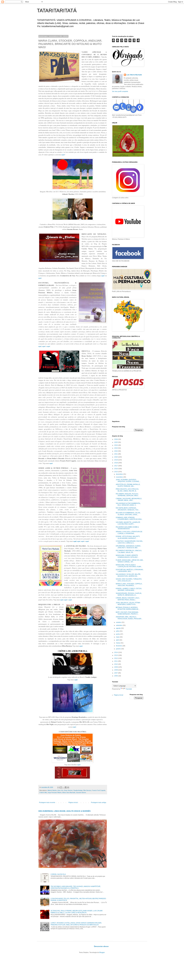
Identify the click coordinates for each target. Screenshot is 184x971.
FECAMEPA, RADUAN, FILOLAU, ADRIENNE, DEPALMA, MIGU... (127, 494)
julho (118, 631)
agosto (118, 628)
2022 (116, 451)
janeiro (118, 649)
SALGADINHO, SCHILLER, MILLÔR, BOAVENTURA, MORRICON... (128, 575)
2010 (116, 664)
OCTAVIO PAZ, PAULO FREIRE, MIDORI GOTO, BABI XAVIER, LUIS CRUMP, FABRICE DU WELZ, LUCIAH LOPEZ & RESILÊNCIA (77, 911)
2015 (116, 472)
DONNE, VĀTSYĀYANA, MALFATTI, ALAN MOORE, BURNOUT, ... (128, 537)
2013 (116, 655)
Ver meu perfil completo (120, 91)
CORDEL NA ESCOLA (58, 874)
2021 (116, 454)
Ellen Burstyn (87, 790)
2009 (116, 667)
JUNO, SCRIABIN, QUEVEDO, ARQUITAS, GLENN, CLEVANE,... (128, 480)
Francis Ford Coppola (98, 790)
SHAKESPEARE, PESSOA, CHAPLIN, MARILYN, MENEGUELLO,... (129, 594)
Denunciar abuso (101, 946)
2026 (116, 439)
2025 (116, 442)
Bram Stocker (68, 790)
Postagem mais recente (47, 802)
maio (118, 637)
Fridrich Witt (43, 792)
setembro (119, 625)
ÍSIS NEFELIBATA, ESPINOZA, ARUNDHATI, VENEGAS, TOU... (127, 509)
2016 (116, 469)
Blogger (102, 952)
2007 (116, 673)
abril (117, 640)
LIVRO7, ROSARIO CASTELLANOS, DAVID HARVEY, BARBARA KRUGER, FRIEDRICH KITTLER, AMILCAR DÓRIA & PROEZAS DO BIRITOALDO (76, 924)
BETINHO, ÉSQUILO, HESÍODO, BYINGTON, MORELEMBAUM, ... (128, 608)
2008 (116, 670)
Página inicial (73, 802)
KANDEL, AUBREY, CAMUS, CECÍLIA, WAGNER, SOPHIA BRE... (129, 589)
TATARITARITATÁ (57, 10)
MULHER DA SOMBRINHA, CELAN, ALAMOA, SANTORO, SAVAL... (128, 513)
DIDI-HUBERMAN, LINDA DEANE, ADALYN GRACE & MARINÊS (64, 811)
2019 (116, 460)
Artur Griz (60, 790)
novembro (119, 477)
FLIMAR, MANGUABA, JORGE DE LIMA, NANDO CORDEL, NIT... (129, 561)
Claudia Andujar (77, 790)
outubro (119, 622)
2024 (116, 445)
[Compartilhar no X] (63, 787)
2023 (116, 448)
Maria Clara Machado (68, 792)
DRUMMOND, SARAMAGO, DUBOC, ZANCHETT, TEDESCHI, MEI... (128, 547)
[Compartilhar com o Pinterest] (68, 787)
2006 (116, 676)
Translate (129, 689)
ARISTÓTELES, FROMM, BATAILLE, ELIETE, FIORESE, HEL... (128, 485)
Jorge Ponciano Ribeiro (54, 792)
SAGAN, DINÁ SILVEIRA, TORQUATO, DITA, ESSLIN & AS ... (129, 580)
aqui (75, 679)
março (118, 643)
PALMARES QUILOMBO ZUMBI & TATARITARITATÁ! (127, 528)
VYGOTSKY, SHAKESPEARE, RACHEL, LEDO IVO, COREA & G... (129, 542)
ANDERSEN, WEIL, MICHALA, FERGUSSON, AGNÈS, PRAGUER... (129, 617)
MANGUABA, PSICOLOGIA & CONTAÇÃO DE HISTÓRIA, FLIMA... (129, 565)
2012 (116, 658)
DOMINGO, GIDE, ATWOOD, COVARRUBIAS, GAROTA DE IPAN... (129, 518)
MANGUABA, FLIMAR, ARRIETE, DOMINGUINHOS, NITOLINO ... (127, 556)
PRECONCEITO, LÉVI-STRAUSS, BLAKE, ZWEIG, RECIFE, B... (127, 490)
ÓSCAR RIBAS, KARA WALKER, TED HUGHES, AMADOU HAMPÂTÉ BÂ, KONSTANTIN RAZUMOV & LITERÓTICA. (76, 887)
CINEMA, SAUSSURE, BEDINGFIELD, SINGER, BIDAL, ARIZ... (129, 499)
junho (118, 634)
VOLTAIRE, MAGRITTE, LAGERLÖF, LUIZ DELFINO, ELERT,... (128, 523)
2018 (116, 463)
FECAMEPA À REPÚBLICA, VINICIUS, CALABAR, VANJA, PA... (129, 551)
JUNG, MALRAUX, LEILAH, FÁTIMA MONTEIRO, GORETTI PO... (128, 603)
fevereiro (119, 646)
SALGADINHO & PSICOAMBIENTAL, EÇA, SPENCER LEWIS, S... (128, 504)
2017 (116, 466)
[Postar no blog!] (61, 787)
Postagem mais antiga (98, 802)
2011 (116, 661)
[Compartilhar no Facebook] (65, 787)
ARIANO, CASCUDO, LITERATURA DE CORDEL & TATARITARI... (129, 532)
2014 (116, 652)
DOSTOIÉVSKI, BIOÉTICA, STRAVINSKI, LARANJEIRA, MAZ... (129, 570)
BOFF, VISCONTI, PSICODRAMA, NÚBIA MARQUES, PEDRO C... (127, 613)
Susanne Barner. (81, 792)
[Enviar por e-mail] (58, 787)
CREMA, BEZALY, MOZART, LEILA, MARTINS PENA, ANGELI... (128, 599)
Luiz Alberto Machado (134, 75)
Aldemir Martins (52, 790)
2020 (116, 457)
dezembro (119, 474)
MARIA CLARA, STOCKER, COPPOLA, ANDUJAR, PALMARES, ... (129, 584)
